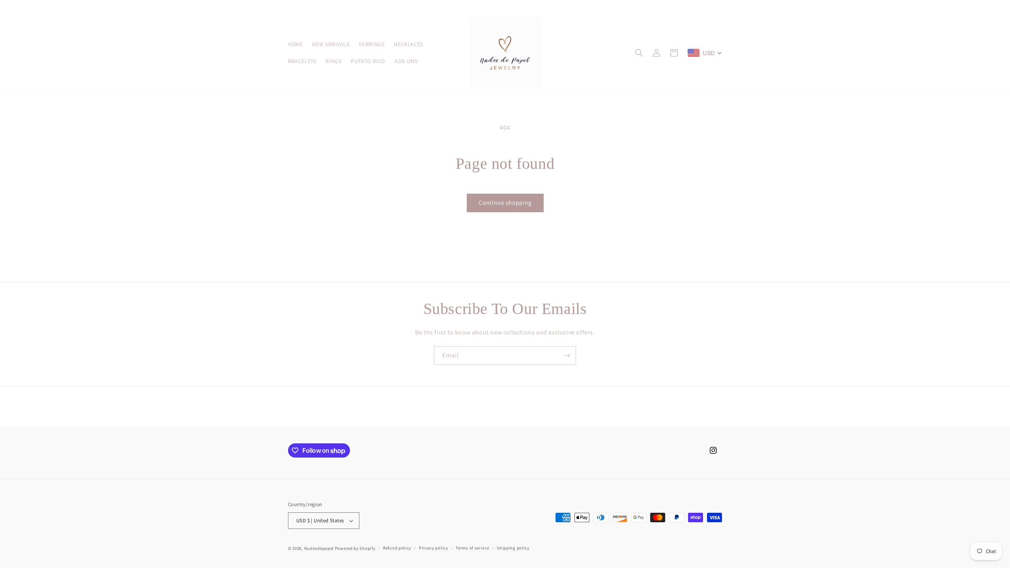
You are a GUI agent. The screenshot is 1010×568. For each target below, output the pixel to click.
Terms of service (472, 548)
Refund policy (397, 548)
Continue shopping (505, 202)
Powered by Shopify (355, 548)
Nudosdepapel (319, 548)
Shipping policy (513, 548)
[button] (639, 53)
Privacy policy (433, 548)
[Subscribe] (567, 355)
